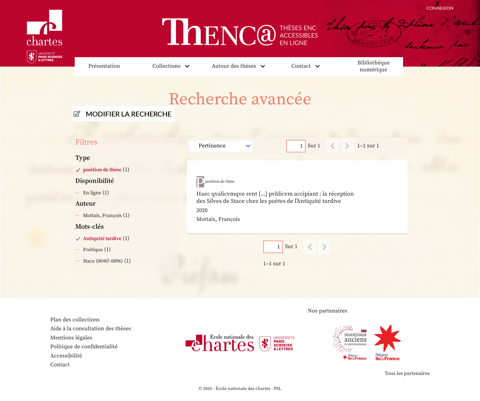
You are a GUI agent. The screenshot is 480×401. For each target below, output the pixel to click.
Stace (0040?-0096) (103, 261)
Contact (301, 66)
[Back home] (240, 32)
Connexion (439, 8)
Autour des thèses (234, 66)
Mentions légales (71, 337)
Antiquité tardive (102, 238)
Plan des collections (75, 319)
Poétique (93, 249)
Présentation (104, 66)
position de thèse (102, 170)
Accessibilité (66, 355)
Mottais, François (102, 215)
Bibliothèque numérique (374, 66)
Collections (166, 66)
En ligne (92, 193)
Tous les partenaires (407, 373)
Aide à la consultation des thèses (90, 328)
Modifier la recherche (128, 114)
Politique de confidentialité (84, 346)
